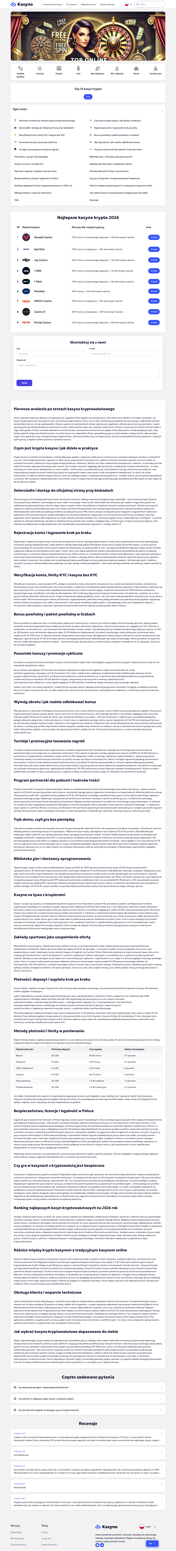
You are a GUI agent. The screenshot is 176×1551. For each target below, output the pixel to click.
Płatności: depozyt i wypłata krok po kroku (35, 171)
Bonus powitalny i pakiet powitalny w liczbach (116, 135)
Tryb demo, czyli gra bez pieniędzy (31, 156)
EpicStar (39, 249)
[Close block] (162, 111)
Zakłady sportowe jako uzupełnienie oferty (111, 164)
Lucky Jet (46, 1538)
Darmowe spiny (18, 1544)
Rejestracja (16, 1532)
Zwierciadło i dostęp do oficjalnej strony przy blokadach (46, 127)
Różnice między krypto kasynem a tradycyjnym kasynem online (121, 185)
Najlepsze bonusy (88, 4)
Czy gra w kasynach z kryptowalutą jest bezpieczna (115, 178)
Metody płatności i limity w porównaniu (109, 171)
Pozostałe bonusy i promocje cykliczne (38, 142)
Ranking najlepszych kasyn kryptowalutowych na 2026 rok (43, 185)
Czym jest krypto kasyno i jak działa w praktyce (117, 120)
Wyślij (24, 383)
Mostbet (39, 291)
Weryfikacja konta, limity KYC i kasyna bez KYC (42, 135)
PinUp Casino (42, 322)
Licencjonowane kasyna (52, 4)
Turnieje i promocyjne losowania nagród (38, 149)
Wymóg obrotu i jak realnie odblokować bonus (117, 142)
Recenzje (94, 200)
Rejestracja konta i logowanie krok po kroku (116, 127)
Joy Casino (41, 260)
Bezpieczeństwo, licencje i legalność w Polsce (36, 178)
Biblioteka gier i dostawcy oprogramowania (111, 156)
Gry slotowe (71, 4)
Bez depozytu (17, 1538)
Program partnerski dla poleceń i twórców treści (118, 149)
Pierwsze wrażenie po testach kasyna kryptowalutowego (47, 120)
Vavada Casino (43, 237)
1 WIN (37, 270)
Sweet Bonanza (49, 1544)
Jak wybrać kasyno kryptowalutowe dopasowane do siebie (119, 192)
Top (150, 1543)
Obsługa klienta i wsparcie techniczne (32, 192)
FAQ (16, 200)
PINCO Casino (43, 301)
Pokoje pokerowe (107, 4)
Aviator (45, 1532)
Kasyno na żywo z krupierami (28, 164)
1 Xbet (38, 281)
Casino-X (39, 311)
